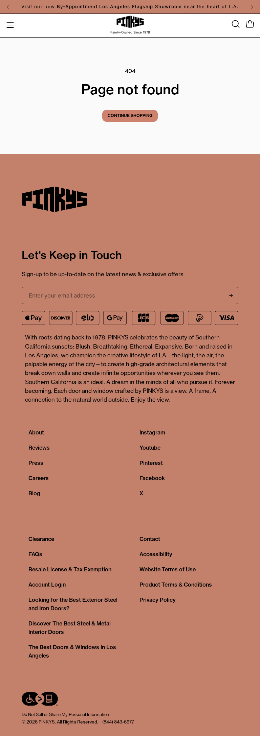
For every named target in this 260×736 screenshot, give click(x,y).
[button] (235, 24)
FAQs (35, 554)
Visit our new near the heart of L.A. (130, 6)
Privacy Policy (157, 599)
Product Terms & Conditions (175, 584)
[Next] (252, 7)
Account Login (47, 584)
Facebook (152, 478)
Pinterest (151, 462)
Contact (149, 539)
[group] (130, 7)
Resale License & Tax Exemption (69, 569)
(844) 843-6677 (118, 722)
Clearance (41, 539)
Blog (34, 493)
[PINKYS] (130, 22)
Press (35, 462)
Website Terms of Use (167, 569)
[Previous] (8, 7)
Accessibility (155, 554)
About (36, 432)
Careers (38, 478)
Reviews (39, 447)
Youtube (149, 447)
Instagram (152, 432)
